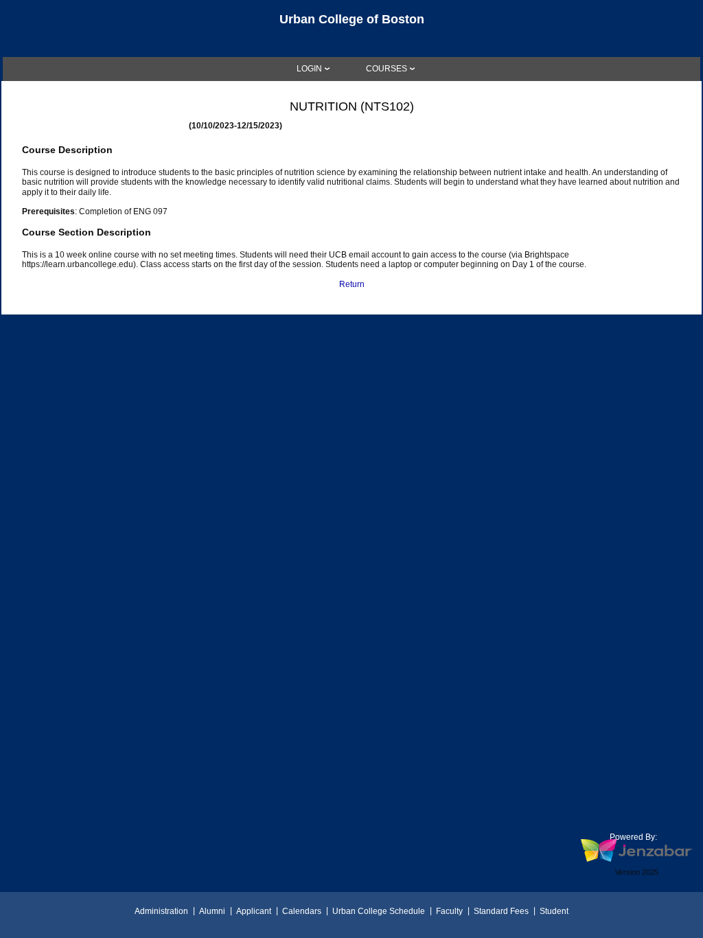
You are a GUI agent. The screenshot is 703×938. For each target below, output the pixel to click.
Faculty (449, 911)
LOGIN (309, 68)
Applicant (253, 911)
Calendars (301, 911)
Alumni (212, 911)
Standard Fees (501, 911)
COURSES (386, 68)
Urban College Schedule (378, 911)
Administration (161, 911)
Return (352, 284)
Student (554, 911)
